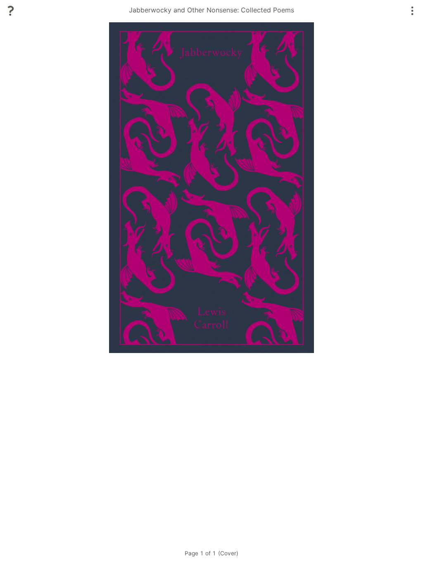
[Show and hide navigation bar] (412, 10)
